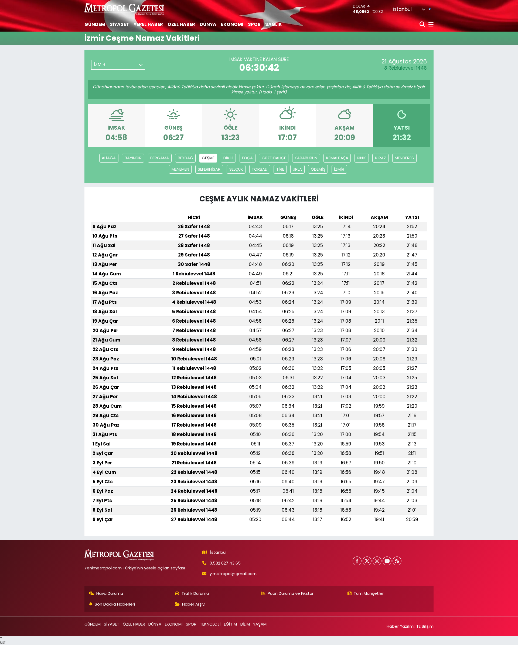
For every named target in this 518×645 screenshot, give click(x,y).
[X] (367, 560)
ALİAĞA (109, 158)
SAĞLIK (273, 24)
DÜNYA (208, 24)
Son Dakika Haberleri (115, 604)
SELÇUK (236, 169)
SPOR (254, 24)
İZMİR (339, 169)
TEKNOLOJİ (210, 624)
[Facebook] (357, 560)
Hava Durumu (109, 593)
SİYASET (119, 24)
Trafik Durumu (195, 593)
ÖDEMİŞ (318, 169)
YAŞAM (260, 624)
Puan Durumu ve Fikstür (290, 593)
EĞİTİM (230, 624)
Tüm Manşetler (369, 593)
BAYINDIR (133, 158)
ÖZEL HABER (181, 24)
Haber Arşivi (193, 604)
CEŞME (208, 158)
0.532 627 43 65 (225, 563)
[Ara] (423, 25)
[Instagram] (377, 560)
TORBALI (259, 169)
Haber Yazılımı (400, 626)
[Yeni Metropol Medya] (124, 8)
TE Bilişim (425, 626)
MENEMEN (180, 169)
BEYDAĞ (185, 158)
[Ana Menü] (430, 25)
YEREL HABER (148, 24)
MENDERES (404, 158)
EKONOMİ (232, 24)
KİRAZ (380, 158)
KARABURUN (306, 158)
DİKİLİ (228, 158)
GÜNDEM (94, 24)
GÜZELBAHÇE (274, 158)
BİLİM (245, 624)
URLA (297, 169)
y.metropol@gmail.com (233, 573)
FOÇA (247, 158)
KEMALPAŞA (337, 158)
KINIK (361, 158)
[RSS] (397, 560)
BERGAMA (159, 158)
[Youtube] (387, 560)
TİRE (280, 169)
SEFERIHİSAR (209, 169)
